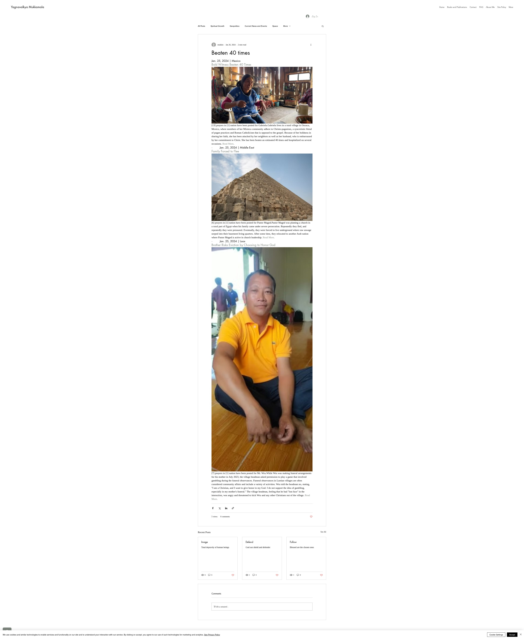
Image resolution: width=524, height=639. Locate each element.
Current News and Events (256, 26)
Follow (293, 542)
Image (204, 542)
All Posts (201, 26)
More (285, 26)
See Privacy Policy (212, 634)
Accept (512, 634)
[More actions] (310, 44)
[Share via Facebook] (213, 508)
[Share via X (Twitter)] (219, 508)
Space (275, 26)
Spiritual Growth (217, 26)
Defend (249, 542)
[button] (322, 26)
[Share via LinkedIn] (226, 508)
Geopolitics (234, 26)
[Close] (520, 634)
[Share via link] (233, 508)
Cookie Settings (496, 634)
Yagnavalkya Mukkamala (27, 7)
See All (323, 532)
